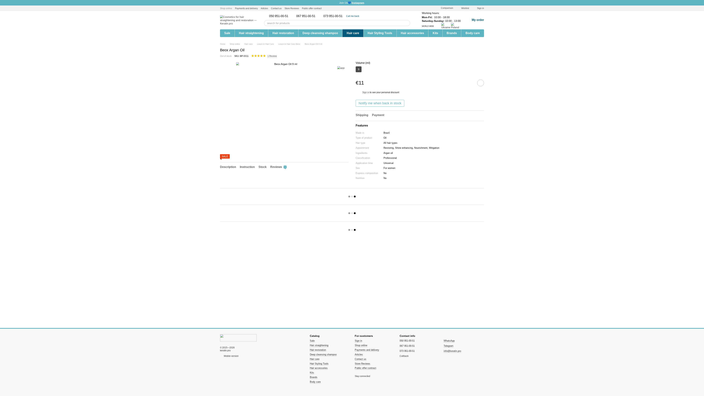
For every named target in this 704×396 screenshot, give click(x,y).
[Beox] (341, 67)
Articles (264, 8)
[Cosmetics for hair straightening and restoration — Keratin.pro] (238, 337)
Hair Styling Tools (380, 33)
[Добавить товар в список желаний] (480, 83)
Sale (227, 33)
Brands (452, 33)
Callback (404, 356)
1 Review (272, 56)
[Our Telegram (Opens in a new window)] (331, 8)
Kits (435, 33)
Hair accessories (412, 33)
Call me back (352, 16)
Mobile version (231, 356)
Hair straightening (251, 33)
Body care (472, 33)
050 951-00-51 (278, 16)
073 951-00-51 (332, 16)
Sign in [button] (365, 92)
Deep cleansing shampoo (320, 33)
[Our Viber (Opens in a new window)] (335, 8)
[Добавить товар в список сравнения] (470, 83)
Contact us (276, 8)
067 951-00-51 (305, 16)
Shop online (226, 8)
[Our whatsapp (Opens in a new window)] (339, 8)
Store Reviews (292, 8)
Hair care (353, 33)
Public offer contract (312, 8)
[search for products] (407, 23)
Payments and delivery (246, 8)
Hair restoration (283, 33)
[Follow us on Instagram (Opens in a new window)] (326, 8)
